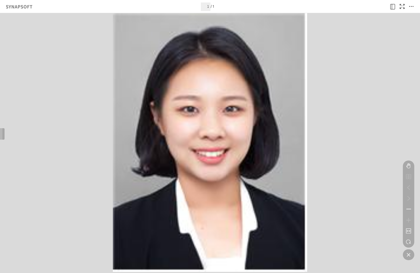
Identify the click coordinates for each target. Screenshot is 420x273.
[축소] (408, 209)
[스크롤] (408, 165)
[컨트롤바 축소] (408, 254)
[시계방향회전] (408, 241)
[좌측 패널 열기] (392, 6)
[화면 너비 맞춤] (408, 231)
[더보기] (411, 6)
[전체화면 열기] (402, 6)
